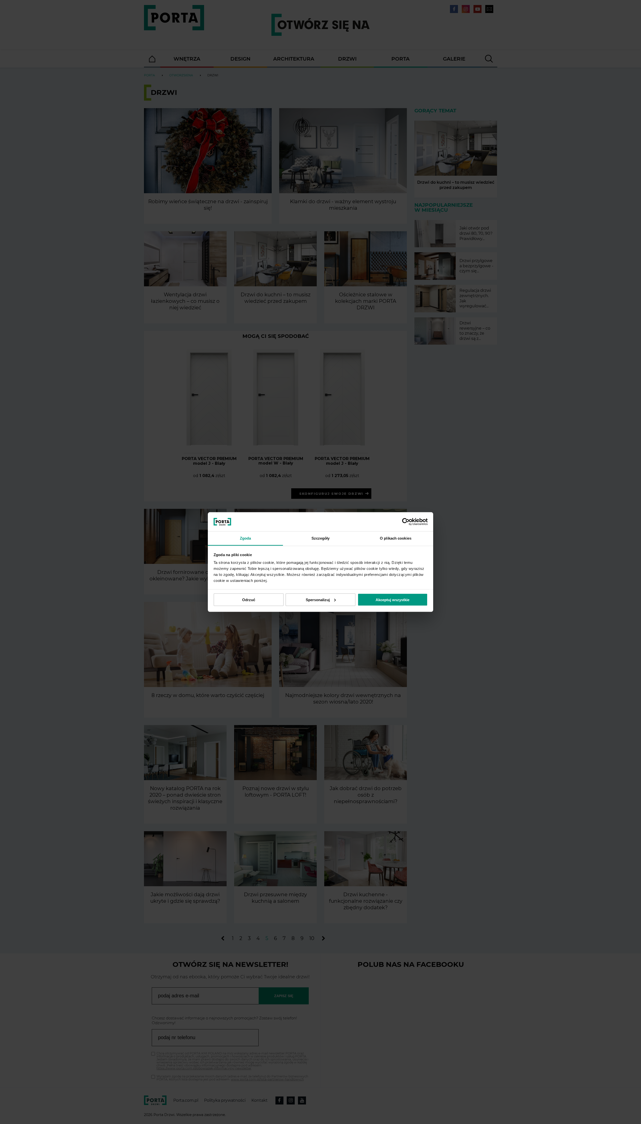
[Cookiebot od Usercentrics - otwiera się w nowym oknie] (406, 522)
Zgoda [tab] (245, 538)
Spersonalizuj (318, 599)
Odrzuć (248, 599)
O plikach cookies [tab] (395, 538)
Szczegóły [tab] (320, 538)
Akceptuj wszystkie (392, 599)
